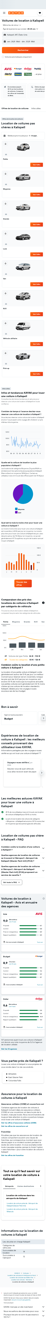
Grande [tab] (27, 622)
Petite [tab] (5, 622)
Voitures (26, 1273)
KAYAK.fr (17, 1273)
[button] (4, 13)
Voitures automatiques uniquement (18, 57)
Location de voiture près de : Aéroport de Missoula (22, 1210)
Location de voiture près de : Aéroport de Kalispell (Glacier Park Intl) (22, 1204)
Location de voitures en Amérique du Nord (21, 1275)
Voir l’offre (36, 165)
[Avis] (39, 914)
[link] (23, 583)
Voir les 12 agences (9, 1049)
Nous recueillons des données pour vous (21, 1311)
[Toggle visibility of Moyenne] (20, 509)
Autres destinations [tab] (25, 1186)
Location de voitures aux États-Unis (21, 1277)
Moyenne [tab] (16, 622)
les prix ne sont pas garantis (21, 1300)
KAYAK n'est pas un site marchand (18, 1307)
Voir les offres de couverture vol (14, 1126)
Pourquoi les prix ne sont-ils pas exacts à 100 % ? (21, 1315)
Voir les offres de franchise (12, 1155)
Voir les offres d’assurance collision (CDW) (18, 1123)
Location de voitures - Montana (21, 1280)
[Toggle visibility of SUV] (18, 512)
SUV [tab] (36, 622)
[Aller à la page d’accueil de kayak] (16, 12)
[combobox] (12, 25)
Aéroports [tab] (9, 1186)
